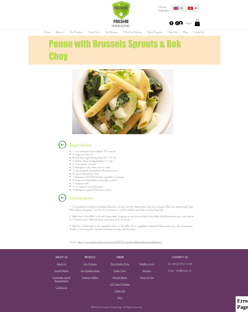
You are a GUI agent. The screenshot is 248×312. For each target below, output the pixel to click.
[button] (197, 22)
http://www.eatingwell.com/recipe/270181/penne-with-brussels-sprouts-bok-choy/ (120, 242)
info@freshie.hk (183, 270)
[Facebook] (171, 23)
